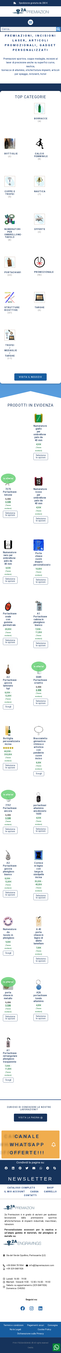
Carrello (50, 1191)
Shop (50, 1188)
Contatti (30, 1195)
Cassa (34, 1191)
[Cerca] (58, 29)
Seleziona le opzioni (41, 456)
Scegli (8, 706)
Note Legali (15, 1329)
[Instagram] (31, 1308)
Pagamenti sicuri (35, 1325)
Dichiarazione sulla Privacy (30, 1333)
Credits (30, 1348)
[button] (30, 22)
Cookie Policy (44, 1329)
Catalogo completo (21, 1188)
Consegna (53, 1325)
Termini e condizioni (13, 1325)
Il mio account (14, 1191)
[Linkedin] (40, 1308)
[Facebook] (22, 1308)
